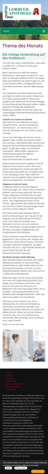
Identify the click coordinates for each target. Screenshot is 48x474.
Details (8, 468)
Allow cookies (38, 472)
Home (8, 373)
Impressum (11, 389)
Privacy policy (20, 468)
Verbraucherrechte (14, 384)
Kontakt (9, 375)
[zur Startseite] (20, 10)
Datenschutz (11, 381)
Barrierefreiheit (13, 386)
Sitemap (9, 378)
